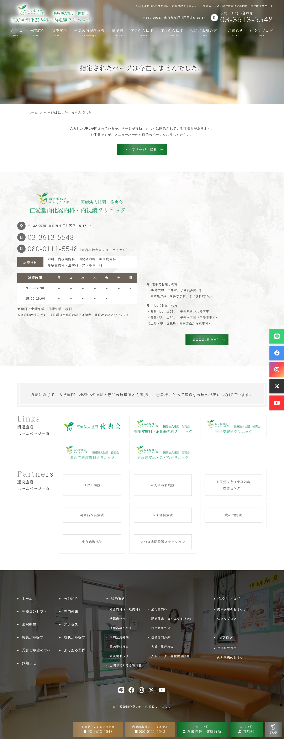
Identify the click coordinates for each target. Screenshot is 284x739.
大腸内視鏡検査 (162, 646)
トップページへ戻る (141, 149)
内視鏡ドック (119, 656)
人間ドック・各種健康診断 (170, 656)
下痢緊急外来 (119, 637)
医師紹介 (71, 598)
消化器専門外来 (121, 628)
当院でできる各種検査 (126, 665)
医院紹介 (37, 32)
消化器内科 (159, 609)
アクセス (71, 624)
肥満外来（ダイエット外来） (172, 618)
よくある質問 (75, 650)
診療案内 (59, 32)
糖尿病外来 (118, 618)
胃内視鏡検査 (119, 646)
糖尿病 (117, 32)
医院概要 (29, 624)
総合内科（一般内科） (126, 609)
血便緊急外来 (160, 628)
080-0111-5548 (53, 248)
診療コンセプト (34, 611)
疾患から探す (141, 32)
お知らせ (235, 32)
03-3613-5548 (51, 237)
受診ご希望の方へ (205, 32)
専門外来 (71, 611)
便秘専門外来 (160, 637)
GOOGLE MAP (206, 339)
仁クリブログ (261, 32)
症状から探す (171, 32)
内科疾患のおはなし (231, 609)
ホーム (17, 32)
